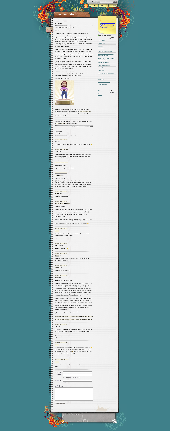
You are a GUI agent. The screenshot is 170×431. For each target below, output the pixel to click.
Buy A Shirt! (100, 46)
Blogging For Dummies (102, 84)
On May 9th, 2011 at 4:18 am (61, 275)
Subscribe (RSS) (101, 40)
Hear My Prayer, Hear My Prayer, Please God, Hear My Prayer (106, 59)
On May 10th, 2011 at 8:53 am (61, 359)
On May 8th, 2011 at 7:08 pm (61, 253)
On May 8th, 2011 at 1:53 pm (61, 191)
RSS (62, 421)
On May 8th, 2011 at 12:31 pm (61, 162)
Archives (113, 6)
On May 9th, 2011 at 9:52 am (61, 324)
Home (94, 6)
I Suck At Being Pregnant (79, 126)
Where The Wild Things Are (103, 62)
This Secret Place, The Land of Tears (106, 73)
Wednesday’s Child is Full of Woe (105, 51)
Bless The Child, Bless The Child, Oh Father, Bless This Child (106, 55)
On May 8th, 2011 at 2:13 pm (61, 201)
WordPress (100, 95)
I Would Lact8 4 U (89, 126)
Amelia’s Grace (101, 48)
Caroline (57, 362)
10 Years (58, 23)
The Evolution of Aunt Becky (104, 82)
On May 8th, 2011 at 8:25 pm (61, 265)
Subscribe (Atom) (101, 43)
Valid (100, 91)
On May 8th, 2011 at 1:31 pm (61, 172)
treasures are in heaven (85, 111)
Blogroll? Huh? (101, 79)
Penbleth (57, 231)
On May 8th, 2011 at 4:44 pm (61, 243)
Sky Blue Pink (101, 67)
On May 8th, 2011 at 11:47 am (61, 139)
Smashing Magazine (114, 421)
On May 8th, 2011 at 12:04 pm (61, 149)
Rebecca (57, 267)
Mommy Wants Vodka (65, 14)
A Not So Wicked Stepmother (62, 203)
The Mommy (58, 175)
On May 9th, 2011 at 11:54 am (61, 342)
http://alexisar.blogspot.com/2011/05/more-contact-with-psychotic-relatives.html (74, 316)
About (103, 6)
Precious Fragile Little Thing (104, 65)
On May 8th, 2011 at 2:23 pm (61, 228)
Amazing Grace (101, 70)
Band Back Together (61, 123)
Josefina (57, 255)
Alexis (56, 277)
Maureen (57, 345)
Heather (57, 193)
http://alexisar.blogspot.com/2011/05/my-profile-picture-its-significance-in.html (73, 319)
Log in (99, 90)
